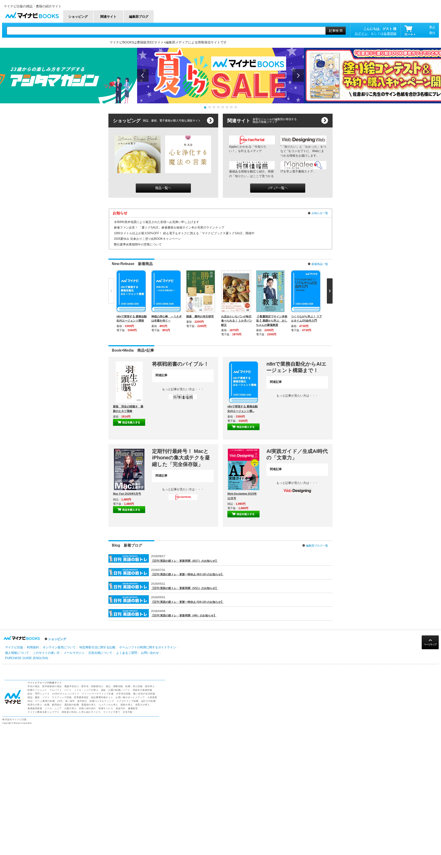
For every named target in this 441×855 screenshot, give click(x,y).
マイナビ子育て (111, 712)
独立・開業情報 (114, 686)
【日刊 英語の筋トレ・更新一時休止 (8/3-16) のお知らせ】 (187, 574)
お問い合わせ (150, 653)
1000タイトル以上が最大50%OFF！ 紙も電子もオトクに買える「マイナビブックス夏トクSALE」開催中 (184, 233)
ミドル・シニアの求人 (86, 690)
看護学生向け (71, 686)
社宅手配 (128, 712)
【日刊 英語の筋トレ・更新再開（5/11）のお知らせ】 (184, 588)
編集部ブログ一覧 (317, 545)
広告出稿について (100, 653)
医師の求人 (127, 704)
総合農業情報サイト (102, 697)
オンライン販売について (59, 647)
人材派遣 (152, 697)
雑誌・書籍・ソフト (38, 697)
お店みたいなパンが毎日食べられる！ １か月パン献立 (236, 320)
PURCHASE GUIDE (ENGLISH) (26, 658)
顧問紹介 (57, 704)
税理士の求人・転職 (38, 704)
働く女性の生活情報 (144, 693)
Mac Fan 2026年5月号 (127, 493)
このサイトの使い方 (46, 653)
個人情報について (17, 653)
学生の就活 (34, 686)
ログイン (361, 33)
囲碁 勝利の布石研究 (200, 316)
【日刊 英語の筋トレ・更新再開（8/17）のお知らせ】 (184, 560)
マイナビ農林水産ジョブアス (43, 712)
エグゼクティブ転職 (127, 701)
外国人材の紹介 (87, 708)
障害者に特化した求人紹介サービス (81, 712)
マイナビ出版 (14, 647)
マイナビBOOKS (32, 14)
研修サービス (106, 708)
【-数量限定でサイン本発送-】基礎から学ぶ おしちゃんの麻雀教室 (271, 320)
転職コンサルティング (102, 701)
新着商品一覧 (319, 264)
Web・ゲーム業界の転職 (41, 701)
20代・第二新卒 (66, 701)
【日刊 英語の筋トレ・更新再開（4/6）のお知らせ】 (183, 615)
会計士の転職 (148, 701)
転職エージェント (37, 690)
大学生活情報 (123, 693)
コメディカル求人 (108, 704)
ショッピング (57, 639)
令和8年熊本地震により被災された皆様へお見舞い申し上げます (156, 222)
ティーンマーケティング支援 (98, 693)
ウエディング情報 (61, 697)
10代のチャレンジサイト (65, 693)
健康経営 (133, 708)
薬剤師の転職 (71, 704)
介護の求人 (70, 708)
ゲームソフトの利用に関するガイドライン (147, 647)
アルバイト (56, 690)
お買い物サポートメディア (130, 697)
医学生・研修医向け (92, 686)
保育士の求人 (142, 704)
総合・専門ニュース (38, 693)
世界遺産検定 (81, 697)
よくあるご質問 (126, 653)
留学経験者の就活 (52, 686)
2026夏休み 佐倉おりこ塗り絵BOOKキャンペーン (147, 238)
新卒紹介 (82, 701)
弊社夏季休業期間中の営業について (138, 244)
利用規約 (33, 647)
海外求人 (150, 686)
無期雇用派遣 (35, 708)
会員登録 (390, 33)
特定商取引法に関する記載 (97, 647)
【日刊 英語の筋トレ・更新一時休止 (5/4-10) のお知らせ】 (187, 602)
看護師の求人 (88, 704)
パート (68, 690)
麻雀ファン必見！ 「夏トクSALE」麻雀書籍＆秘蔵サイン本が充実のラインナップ (169, 227)
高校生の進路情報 (142, 690)
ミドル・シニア (53, 708)
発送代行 (120, 708)
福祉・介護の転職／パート (115, 690)
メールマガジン (74, 653)
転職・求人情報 (133, 686)
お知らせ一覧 (319, 213)
